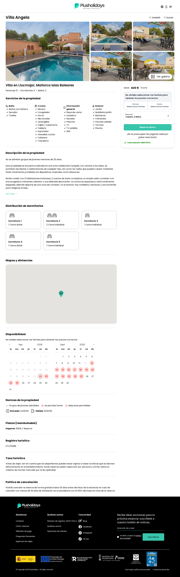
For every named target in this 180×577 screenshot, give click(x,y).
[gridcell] (40, 356)
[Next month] (93, 344)
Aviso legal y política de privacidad (137, 569)
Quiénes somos (54, 526)
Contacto (20, 521)
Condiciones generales (161, 569)
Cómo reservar (22, 526)
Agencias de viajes (24, 541)
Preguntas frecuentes (25, 536)
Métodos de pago (24, 531)
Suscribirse (153, 537)
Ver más (10, 193)
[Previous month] (9, 344)
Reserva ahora (148, 127)
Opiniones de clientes (57, 531)
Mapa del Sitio (117, 569)
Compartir (156, 17)
